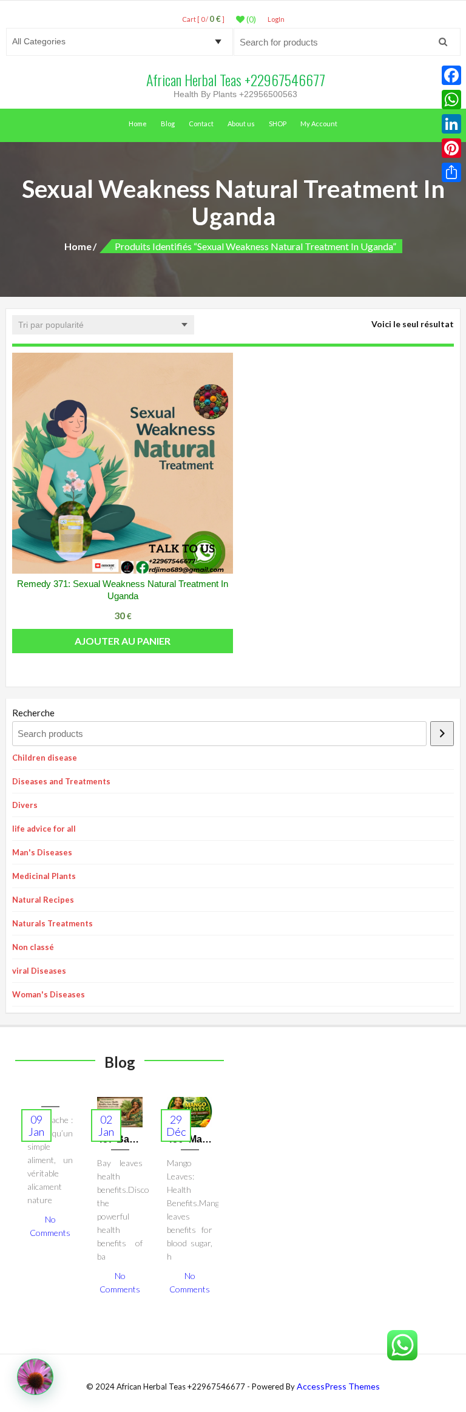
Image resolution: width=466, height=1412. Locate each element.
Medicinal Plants (44, 876)
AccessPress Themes (338, 1386)
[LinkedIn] (451, 124)
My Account (318, 123)
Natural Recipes (43, 900)
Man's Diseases (42, 852)
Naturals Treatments (52, 923)
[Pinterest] (451, 148)
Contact (201, 123)
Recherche (33, 712)
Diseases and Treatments (61, 781)
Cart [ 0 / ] (203, 19)
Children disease (44, 757)
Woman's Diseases (48, 994)
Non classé (33, 947)
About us (241, 123)
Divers (25, 805)
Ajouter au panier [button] (123, 641)
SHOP (277, 123)
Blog (168, 123)
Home (138, 123)
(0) (250, 19)
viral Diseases (39, 971)
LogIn (276, 19)
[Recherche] (442, 733)
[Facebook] (451, 75)
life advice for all (44, 828)
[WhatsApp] (451, 99)
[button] (35, 1377)
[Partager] (451, 172)
